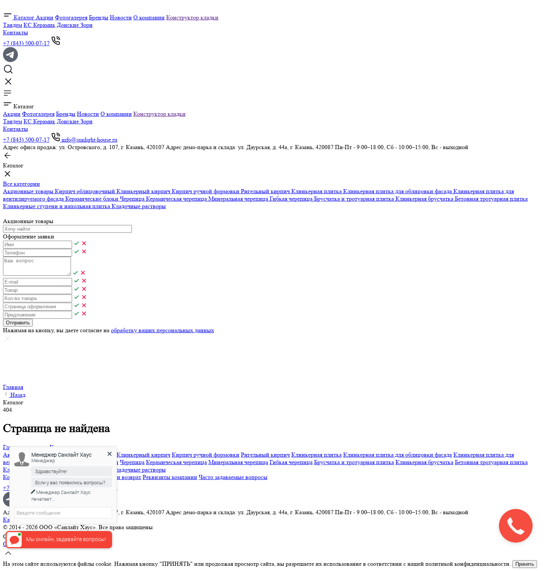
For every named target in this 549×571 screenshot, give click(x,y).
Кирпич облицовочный (86, 191)
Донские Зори (75, 24)
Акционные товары (29, 191)
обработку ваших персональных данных (162, 330)
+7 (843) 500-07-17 (26, 43)
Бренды (98, 17)
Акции (44, 17)
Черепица (133, 198)
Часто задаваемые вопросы (233, 477)
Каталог (24, 17)
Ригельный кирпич (266, 191)
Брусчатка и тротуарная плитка (355, 198)
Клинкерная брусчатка (425, 198)
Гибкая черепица (292, 198)
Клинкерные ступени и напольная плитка (57, 206)
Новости (121, 17)
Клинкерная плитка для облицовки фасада (398, 191)
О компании (149, 17)
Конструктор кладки (192, 17)
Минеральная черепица (239, 198)
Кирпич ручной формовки (206, 191)
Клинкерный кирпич (144, 191)
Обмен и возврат (119, 477)
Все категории (21, 183)
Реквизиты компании (170, 477)
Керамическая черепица (177, 198)
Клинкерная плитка (317, 191)
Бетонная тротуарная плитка (491, 198)
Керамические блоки (92, 198)
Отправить (18, 322)
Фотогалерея (71, 17)
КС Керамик (39, 24)
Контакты (15, 32)
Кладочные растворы (139, 206)
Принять (524, 564)
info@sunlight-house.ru (89, 139)
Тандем (12, 24)
